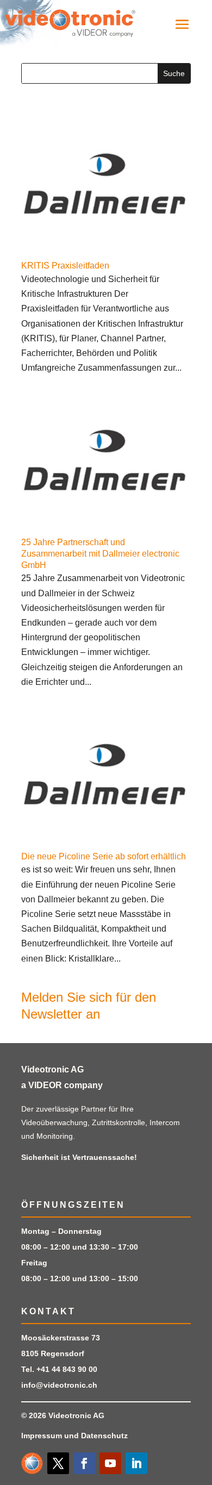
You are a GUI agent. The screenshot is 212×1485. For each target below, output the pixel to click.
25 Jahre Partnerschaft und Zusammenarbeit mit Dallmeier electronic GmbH (100, 554)
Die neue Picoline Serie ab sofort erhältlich (103, 856)
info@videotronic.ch (59, 1385)
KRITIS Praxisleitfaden (65, 265)
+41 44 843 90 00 (66, 1369)
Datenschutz (104, 1435)
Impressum (41, 1435)
